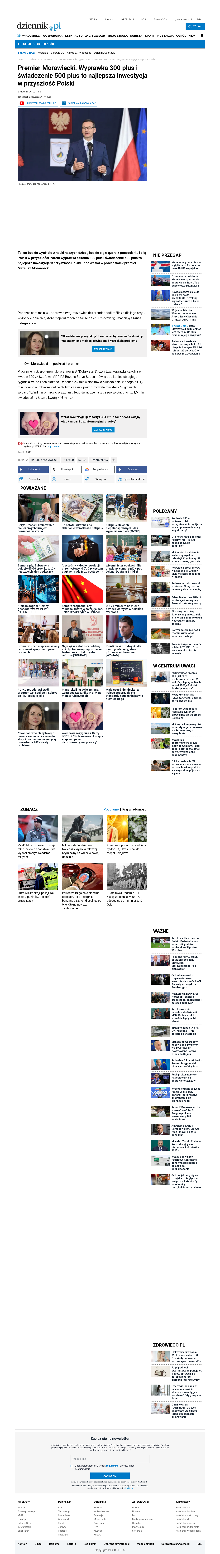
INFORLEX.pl (127, 19)
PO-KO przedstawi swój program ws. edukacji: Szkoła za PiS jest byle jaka (37, 692)
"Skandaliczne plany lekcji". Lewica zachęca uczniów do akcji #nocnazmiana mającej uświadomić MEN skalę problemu (102, 338)
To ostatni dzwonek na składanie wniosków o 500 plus (82, 526)
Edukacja (25, 44)
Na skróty (24, 1501)
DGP (143, 19)
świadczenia (99, 459)
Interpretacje (24, 1527)
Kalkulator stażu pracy (187, 1515)
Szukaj (197, 26)
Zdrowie (62, 1527)
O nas (38, 1543)
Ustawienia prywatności (175, 1543)
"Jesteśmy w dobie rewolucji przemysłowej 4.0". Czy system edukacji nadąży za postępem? (82, 568)
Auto (60, 1507)
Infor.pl (21, 1507)
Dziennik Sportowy (104, 52)
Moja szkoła (100, 1519)
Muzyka (98, 1531)
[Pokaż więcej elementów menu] (202, 35)
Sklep (199, 19)
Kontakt (22, 1543)
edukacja (34, 59)
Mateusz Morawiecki (44, 459)
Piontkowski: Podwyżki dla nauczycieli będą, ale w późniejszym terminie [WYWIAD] (123, 651)
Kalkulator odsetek (185, 1523)
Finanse (136, 1511)
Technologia (64, 1511)
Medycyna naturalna (142, 1519)
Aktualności (45, 44)
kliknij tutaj (128, 1488)
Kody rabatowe (101, 1511)
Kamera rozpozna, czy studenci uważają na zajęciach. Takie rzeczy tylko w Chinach (82, 609)
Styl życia (137, 1531)
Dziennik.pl (64, 1501)
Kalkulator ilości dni (185, 1511)
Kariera (71, 1543)
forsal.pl (109, 19)
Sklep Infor (23, 1531)
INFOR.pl (93, 19)
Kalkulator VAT (183, 1519)
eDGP (21, 1515)
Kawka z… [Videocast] (79, 52)
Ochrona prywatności (116, 1543)
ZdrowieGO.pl (160, 19)
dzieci (82, 459)
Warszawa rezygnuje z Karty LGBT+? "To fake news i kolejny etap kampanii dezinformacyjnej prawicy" (100, 419)
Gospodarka (64, 1515)
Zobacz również (103, 348)
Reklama (54, 1543)
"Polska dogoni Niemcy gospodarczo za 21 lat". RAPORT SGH (33, 609)
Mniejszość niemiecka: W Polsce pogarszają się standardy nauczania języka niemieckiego (124, 694)
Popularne (111, 809)
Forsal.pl (22, 1519)
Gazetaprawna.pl (26, 1511)
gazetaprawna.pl (183, 19)
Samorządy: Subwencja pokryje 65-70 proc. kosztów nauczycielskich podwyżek (37, 568)
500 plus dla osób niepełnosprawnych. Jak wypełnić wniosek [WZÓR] (123, 528)
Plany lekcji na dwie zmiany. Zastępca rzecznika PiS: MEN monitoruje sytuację (81, 692)
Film (96, 1527)
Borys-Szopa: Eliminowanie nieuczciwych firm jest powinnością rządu (36, 528)
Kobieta (98, 1507)
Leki (134, 1515)
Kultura (97, 1534)
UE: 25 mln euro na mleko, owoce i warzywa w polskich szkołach (124, 609)
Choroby (136, 1523)
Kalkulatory (183, 1501)
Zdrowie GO (57, 52)
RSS (199, 1543)
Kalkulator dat (183, 1507)
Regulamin (90, 1543)
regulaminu (112, 1465)
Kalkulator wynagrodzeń (188, 1531)
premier (68, 459)
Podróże (62, 1531)
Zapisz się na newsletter (82, 103)
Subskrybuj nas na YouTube (41, 103)
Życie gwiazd (100, 1523)
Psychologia (138, 1527)
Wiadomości (64, 1519)
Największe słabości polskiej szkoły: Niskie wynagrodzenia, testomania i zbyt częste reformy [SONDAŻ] (82, 651)
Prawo (135, 1507)
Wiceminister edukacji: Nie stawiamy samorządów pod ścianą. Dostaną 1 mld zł (124, 568)
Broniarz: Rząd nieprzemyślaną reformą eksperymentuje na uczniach (38, 649)
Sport (61, 1523)
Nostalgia (43, 52)
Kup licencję (53, 446)
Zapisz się (110, 1476)
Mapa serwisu (145, 1543)
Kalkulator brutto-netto (187, 1527)
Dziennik (21, 59)
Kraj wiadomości (134, 809)
